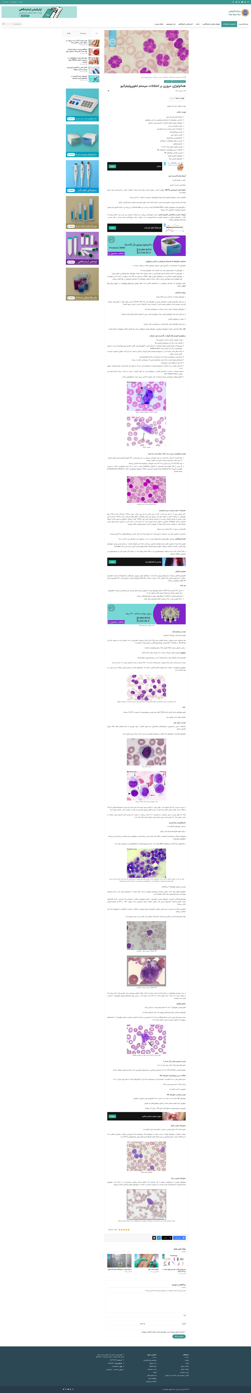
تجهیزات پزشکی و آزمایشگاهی (211, 24)
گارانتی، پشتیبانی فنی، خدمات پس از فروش (177, 1375)
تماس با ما (5, 2)
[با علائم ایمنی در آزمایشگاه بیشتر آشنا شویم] (119, 1261)
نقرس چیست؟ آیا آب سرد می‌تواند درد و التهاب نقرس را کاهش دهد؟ (76, 42)
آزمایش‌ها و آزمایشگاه (230, 24)
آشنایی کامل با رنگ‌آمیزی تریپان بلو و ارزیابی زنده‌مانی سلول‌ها (77, 68)
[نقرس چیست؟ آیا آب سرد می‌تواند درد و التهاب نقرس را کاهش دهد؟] (94, 43)
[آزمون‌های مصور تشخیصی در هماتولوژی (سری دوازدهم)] (94, 79)
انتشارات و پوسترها (151, 1381)
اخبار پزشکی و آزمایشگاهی (185, 24)
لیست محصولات (151, 1369)
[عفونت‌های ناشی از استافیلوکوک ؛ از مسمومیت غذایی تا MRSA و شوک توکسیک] (94, 60)
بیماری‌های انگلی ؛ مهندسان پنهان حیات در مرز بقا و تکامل (174, 1270)
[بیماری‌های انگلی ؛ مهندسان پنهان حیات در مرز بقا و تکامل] (173, 1261)
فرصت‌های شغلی (151, 1375)
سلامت (198, 24)
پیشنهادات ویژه (152, 1378)
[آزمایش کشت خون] (146, 1261)
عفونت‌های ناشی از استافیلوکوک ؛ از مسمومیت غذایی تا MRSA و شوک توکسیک (77, 60)
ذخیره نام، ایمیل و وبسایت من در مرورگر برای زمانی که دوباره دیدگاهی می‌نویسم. (162, 1332)
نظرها (68, 33)
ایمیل (184, 1324)
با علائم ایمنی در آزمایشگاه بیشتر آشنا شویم (119, 1269)
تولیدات (187, 1360)
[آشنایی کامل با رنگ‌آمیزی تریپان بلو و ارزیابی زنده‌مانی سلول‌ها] (94, 70)
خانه (183, 77)
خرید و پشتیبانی (184, 1372)
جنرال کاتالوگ (152, 1366)
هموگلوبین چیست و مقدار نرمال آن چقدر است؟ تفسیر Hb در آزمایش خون (76, 50)
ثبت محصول (152, 1363)
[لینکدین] (159, 1238)
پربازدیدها (83, 33)
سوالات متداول (185, 1366)
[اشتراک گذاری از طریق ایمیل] (154, 1238)
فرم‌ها (154, 1372)
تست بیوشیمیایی (171, 24)
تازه (96, 33)
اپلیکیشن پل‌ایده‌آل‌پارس (149, 1360)
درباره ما (20, 2)
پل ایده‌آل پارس (244, 24)
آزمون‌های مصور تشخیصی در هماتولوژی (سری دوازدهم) (79, 77)
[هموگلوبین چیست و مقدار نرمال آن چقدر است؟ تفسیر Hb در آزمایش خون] (94, 52)
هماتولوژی (168, 81)
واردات (187, 1363)
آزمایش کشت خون (153, 1269)
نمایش (172, 98)
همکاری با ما (13, 2)
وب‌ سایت (142, 1324)
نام (184, 1315)
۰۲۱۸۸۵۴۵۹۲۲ (115, 1366)
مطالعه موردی (159, 24)
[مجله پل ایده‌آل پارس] (238, 12)
